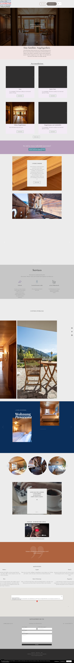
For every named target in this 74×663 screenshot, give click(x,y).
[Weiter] (69, 242)
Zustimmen (69, 661)
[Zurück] (4, 242)
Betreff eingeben (24, 630)
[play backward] (7, 465)
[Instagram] (72, 335)
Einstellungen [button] (57, 661)
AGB (41, 652)
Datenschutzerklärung (5, 661)
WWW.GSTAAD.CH (40, 538)
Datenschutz (38, 652)
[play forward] (67, 465)
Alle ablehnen (63, 661)
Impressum (33, 652)
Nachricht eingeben (25, 633)
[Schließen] (72, 661)
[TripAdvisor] (72, 328)
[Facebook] (72, 331)
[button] (42, 4)
